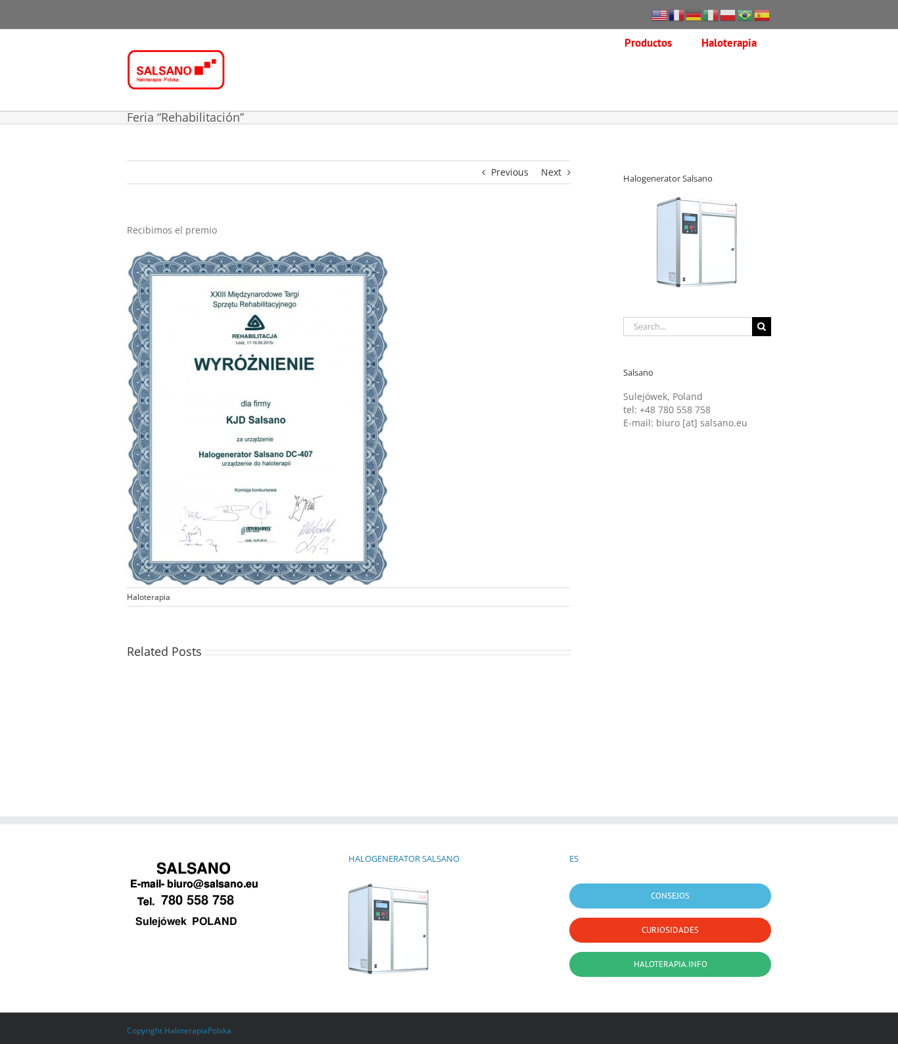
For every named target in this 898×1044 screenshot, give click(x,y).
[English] (660, 14)
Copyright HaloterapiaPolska (179, 1030)
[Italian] (711, 14)
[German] (694, 14)
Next (551, 172)
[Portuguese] (745, 14)
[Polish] (728, 14)
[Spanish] (762, 14)
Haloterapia (148, 597)
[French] (677, 14)
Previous (510, 172)
